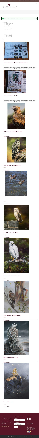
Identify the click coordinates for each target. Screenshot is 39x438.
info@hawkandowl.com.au (32, 0)
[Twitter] (30, 419)
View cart (35, 18)
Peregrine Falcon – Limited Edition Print (12, 165)
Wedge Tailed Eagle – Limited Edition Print (13, 131)
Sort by (9, 23)
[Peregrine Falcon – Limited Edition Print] (20, 150)
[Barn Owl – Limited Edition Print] (20, 217)
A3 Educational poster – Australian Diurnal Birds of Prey (16, 62)
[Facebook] (27, 419)
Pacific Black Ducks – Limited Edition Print (13, 199)
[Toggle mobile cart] (34, 3)
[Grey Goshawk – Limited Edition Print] (20, 256)
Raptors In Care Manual (9, 401)
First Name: (16, 418)
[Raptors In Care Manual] (20, 381)
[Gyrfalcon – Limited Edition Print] (20, 338)
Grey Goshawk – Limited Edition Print (12, 275)
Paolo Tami (31, 436)
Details (8, 69)
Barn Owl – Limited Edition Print (11, 232)
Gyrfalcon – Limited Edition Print (11, 357)
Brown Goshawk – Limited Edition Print (12, 315)
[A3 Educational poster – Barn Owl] (20, 82)
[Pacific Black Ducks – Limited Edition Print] (20, 184)
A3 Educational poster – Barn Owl (11, 95)
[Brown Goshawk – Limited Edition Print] (20, 297)
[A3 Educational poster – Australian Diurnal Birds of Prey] (20, 51)
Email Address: (16, 422)
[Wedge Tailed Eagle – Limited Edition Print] (20, 116)
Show (9, 34)
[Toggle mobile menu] (36, 3)
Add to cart (5, 69)
